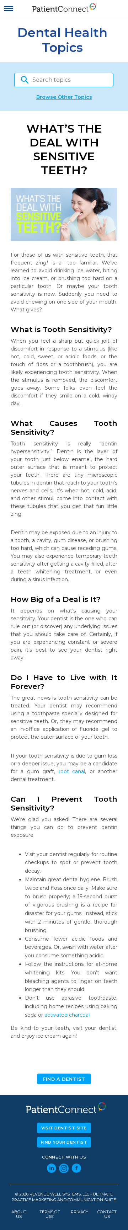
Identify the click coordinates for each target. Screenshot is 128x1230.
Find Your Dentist (64, 1142)
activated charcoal (67, 1015)
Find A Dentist (64, 1079)
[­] (8, 8)
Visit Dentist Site (64, 1127)
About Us (18, 1214)
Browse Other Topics (64, 97)
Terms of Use (49, 1214)
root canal (72, 771)
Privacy (79, 1212)
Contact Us (107, 1214)
